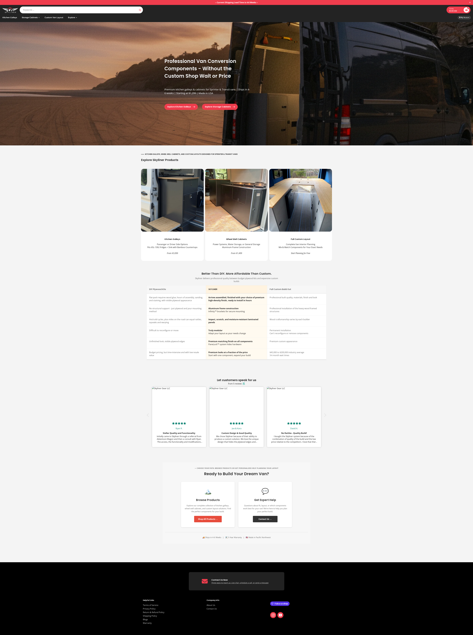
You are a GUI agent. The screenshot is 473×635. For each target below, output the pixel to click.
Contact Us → (265, 519)
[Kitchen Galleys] (172, 215)
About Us (211, 605)
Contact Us (212, 608)
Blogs (145, 619)
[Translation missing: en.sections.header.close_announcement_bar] (470, 2)
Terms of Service (150, 605)
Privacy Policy (149, 608)
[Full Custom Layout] (300, 215)
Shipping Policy (150, 616)
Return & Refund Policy (153, 612)
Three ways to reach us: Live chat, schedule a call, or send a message (240, 583)
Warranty (147, 623)
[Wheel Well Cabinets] (236, 215)
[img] (179, 423)
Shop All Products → (208, 519)
